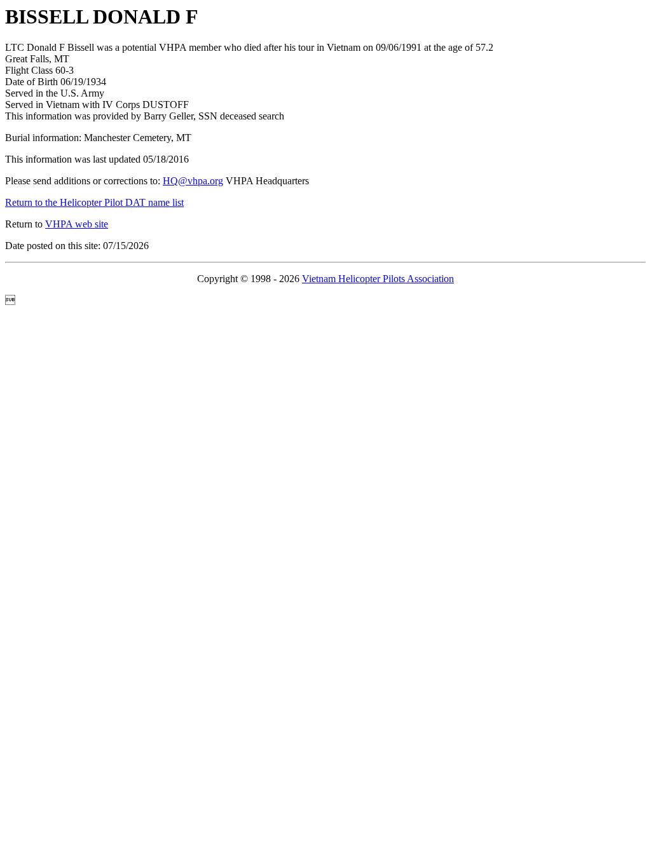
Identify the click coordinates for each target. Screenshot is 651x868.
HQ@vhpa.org (193, 180)
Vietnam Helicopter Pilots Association (378, 278)
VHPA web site (76, 224)
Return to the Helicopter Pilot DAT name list (94, 202)
